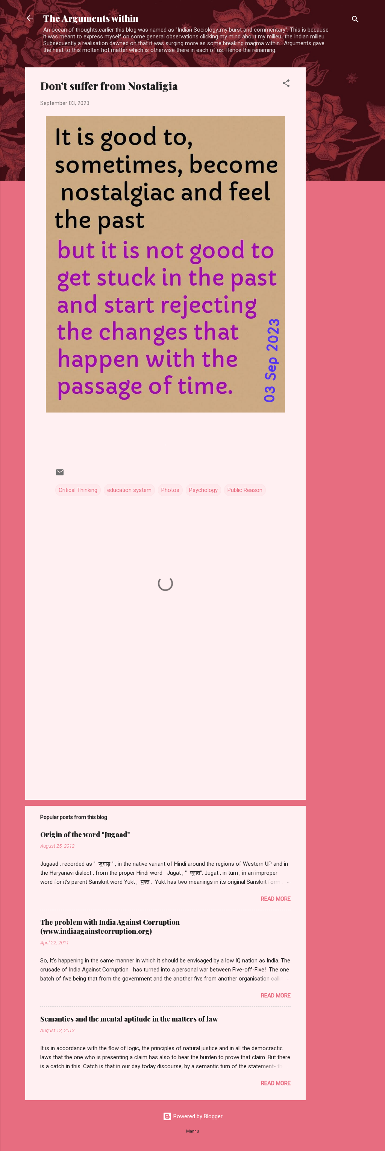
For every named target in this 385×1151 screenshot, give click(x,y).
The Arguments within (90, 18)
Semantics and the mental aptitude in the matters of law (129, 1018)
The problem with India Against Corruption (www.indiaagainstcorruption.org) (110, 927)
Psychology (203, 490)
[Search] (355, 20)
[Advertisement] (336, 180)
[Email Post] (59, 475)
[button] (286, 84)
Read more (276, 898)
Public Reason (244, 490)
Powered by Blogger (197, 1116)
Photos (170, 490)
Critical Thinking (78, 490)
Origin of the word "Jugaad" (85, 834)
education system (129, 490)
